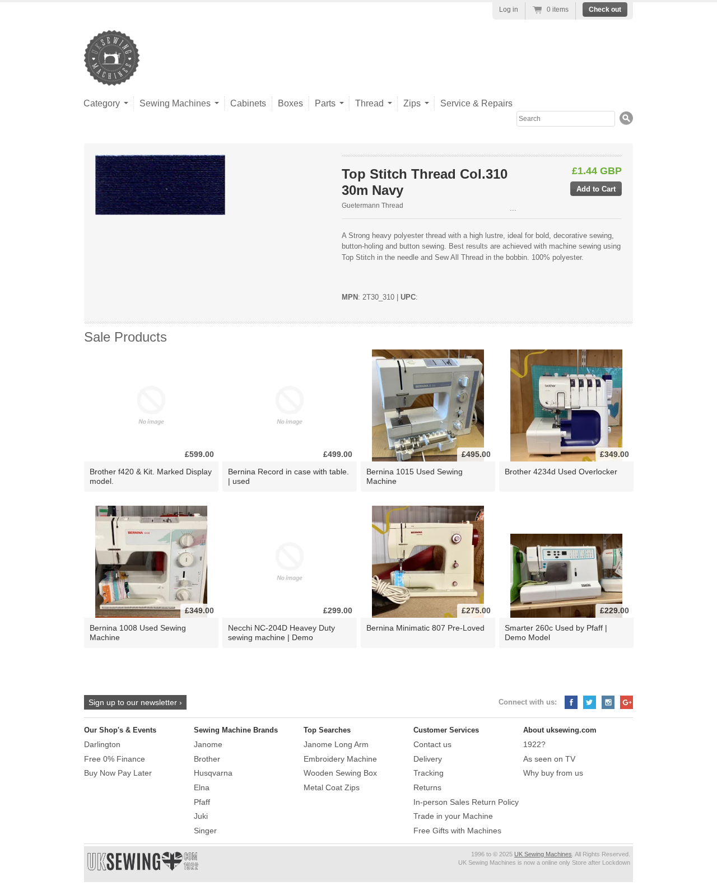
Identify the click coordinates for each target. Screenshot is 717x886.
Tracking (428, 772)
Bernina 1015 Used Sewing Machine (414, 476)
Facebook (571, 702)
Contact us (432, 744)
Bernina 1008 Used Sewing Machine (138, 632)
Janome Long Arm (336, 744)
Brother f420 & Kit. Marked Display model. (151, 476)
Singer (205, 830)
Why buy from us (553, 772)
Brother (207, 758)
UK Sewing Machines (543, 854)
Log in (508, 9)
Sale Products (125, 336)
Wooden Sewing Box (340, 772)
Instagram (608, 702)
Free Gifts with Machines (457, 830)
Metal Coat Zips (332, 787)
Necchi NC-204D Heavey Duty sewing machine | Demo (281, 632)
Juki (201, 816)
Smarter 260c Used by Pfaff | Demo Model (556, 632)
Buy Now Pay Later (118, 772)
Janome (208, 744)
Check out (605, 9)
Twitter (589, 702)
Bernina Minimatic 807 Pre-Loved (425, 627)
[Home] (112, 75)
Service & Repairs (476, 103)
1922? (534, 744)
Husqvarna (213, 772)
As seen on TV (549, 758)
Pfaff (202, 802)
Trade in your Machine (453, 816)
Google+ (626, 702)
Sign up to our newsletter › (135, 702)
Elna (201, 787)
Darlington (102, 744)
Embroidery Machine (340, 758)
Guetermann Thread (372, 205)
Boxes (290, 103)
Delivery (427, 758)
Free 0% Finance (114, 758)
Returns (427, 787)
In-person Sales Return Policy (466, 802)
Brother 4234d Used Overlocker (561, 471)
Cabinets (248, 103)
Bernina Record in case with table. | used (288, 476)
